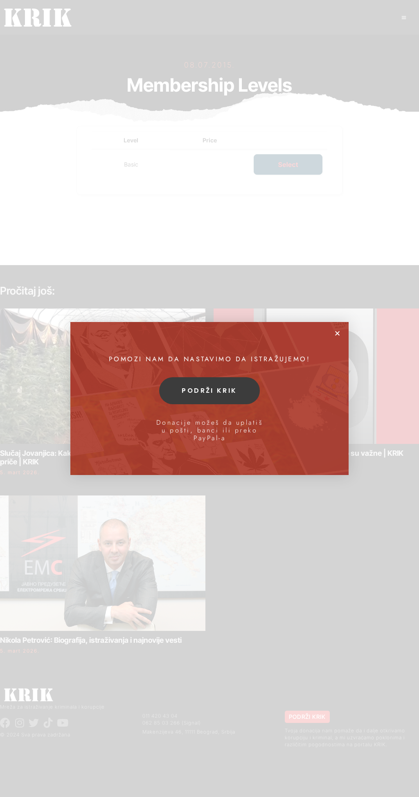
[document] (209, 398)
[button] (337, 333)
